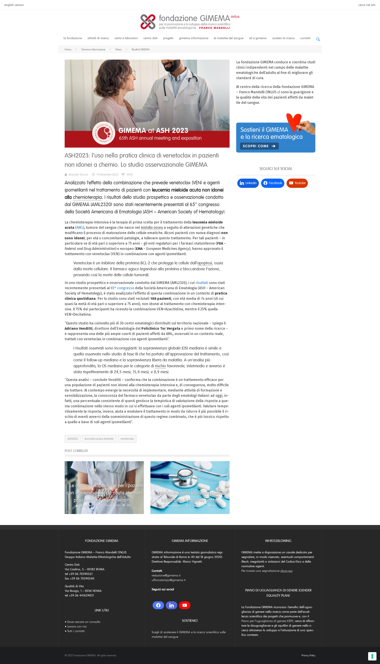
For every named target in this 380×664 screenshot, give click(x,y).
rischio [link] (160, 366)
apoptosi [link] (204, 263)
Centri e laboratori (126, 38)
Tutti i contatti (76, 631)
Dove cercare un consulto (83, 622)
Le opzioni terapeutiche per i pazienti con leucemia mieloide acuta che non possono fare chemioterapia (105, 493)
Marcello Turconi (78, 174)
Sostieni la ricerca (283, 38)
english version (14, 5)
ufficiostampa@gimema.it (169, 580)
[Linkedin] (171, 605)
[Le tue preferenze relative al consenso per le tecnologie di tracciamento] (372, 656)
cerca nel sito (367, 5)
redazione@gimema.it (166, 575)
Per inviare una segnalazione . (267, 571)
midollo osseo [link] (152, 227)
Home (68, 49)
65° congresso (122, 288)
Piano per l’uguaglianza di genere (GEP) (267, 621)
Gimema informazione (193, 38)
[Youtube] (184, 605)
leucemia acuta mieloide (99, 438)
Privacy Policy (308, 655)
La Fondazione (73, 38)
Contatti (305, 38)
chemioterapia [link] (87, 197)
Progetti (168, 38)
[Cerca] (318, 37)
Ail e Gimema (258, 38)
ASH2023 (73, 438)
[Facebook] (158, 605)
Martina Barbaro (88, 505)
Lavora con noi (77, 626)
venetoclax (127, 438)
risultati (201, 283)
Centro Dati (150, 38)
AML (80, 227)
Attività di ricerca (98, 38)
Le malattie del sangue (228, 38)
